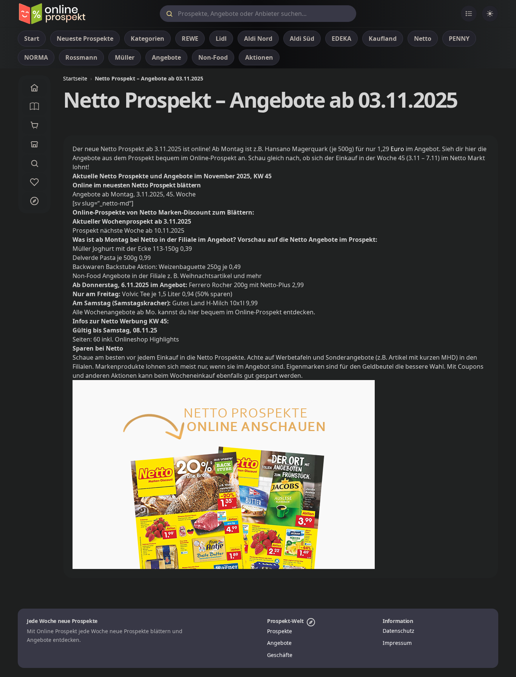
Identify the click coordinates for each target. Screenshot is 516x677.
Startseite (75, 78)
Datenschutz (398, 630)
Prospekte (279, 631)
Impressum (397, 642)
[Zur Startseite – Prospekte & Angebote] (52, 13)
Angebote (279, 642)
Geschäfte (279, 654)
